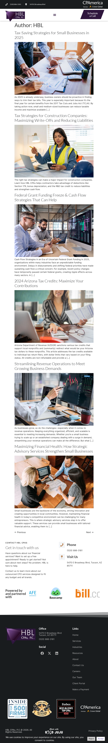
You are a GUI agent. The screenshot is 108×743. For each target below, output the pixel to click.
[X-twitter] (49, 653)
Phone (71, 545)
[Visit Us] (62, 557)
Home (75, 635)
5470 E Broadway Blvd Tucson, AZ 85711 (50, 634)
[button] (55, 15)
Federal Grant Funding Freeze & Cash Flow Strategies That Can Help (50, 197)
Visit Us (72, 557)
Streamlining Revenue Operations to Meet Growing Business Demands (49, 366)
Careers (76, 671)
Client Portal (78, 683)
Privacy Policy (96, 731)
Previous (20, 532)
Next (90, 532)
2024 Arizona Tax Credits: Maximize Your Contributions (49, 283)
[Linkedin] (56, 653)
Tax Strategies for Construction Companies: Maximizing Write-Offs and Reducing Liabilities (53, 118)
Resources (77, 653)
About (75, 659)
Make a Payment (80, 689)
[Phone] (62, 545)
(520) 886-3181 (46, 639)
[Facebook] (42, 653)
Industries (77, 647)
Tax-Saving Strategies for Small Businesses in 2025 (51, 35)
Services (76, 641)
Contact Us (78, 665)
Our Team (77, 677)
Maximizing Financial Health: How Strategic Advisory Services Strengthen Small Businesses (53, 449)
